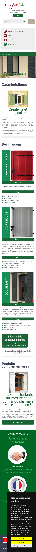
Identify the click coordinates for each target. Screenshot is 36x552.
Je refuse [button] (21, 542)
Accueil (4, 54)
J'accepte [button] (21, 538)
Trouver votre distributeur (11, 48)
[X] (31, 21)
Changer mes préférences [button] (21, 546)
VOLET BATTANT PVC (18, 422)
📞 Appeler (18, 15)
